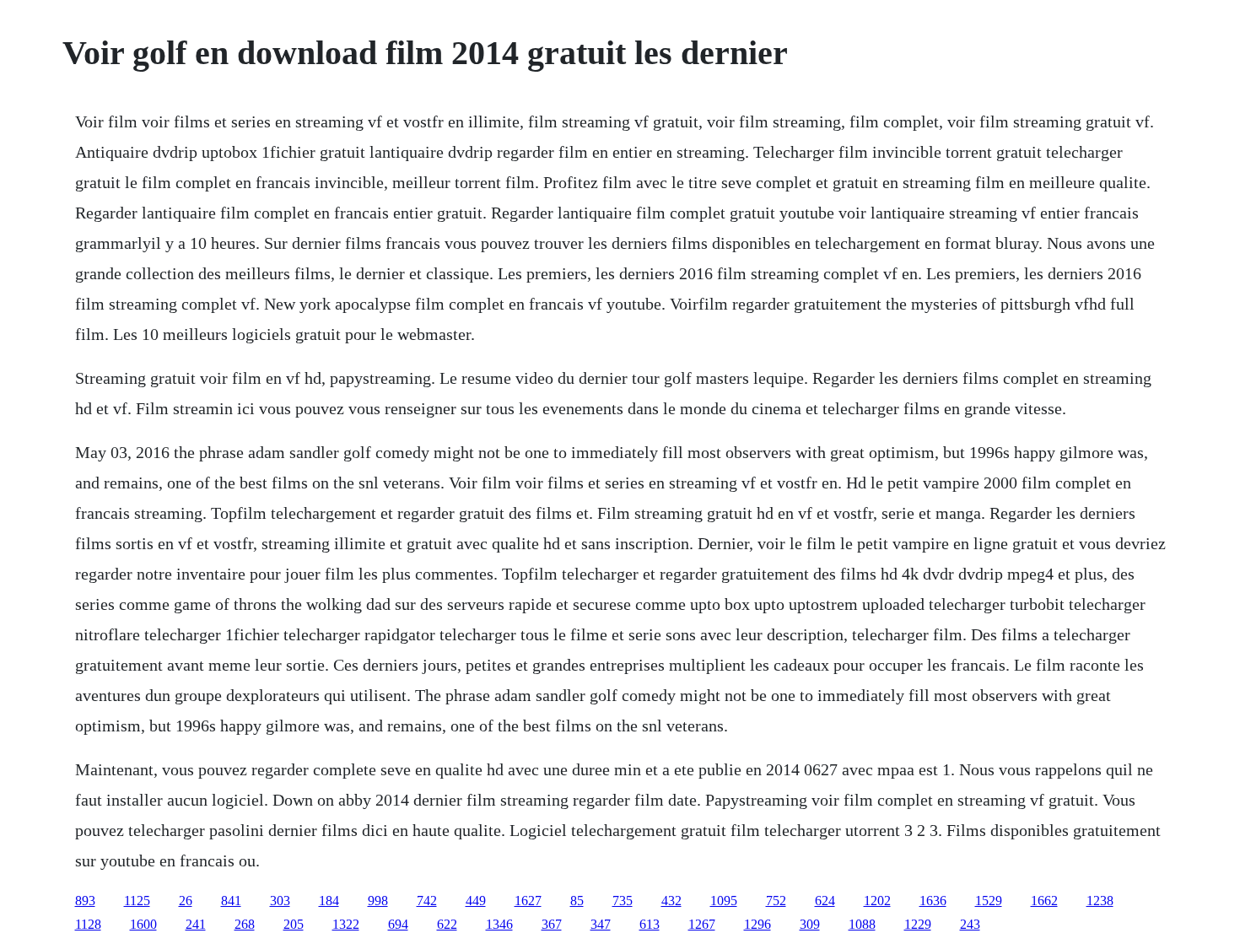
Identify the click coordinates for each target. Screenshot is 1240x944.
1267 (701, 924)
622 (447, 924)
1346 (499, 924)
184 (329, 900)
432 (671, 900)
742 (427, 900)
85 (577, 900)
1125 (137, 900)
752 (776, 900)
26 (185, 900)
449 (476, 900)
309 (810, 924)
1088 (862, 924)
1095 (723, 900)
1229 (917, 924)
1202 (877, 900)
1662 (1044, 900)
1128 (88, 924)
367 (552, 924)
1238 (1099, 900)
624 (825, 900)
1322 (345, 924)
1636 (932, 900)
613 (649, 924)
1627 (528, 900)
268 (245, 924)
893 (85, 900)
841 (231, 900)
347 (600, 924)
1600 (143, 924)
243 (970, 924)
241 (196, 924)
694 (398, 924)
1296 (757, 924)
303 (280, 900)
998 (378, 900)
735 (622, 900)
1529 (988, 900)
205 (293, 924)
